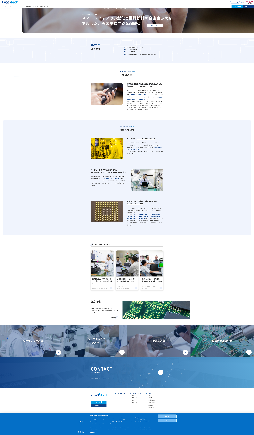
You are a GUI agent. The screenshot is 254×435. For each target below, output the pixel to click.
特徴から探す (150, 395)
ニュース (51, 6)
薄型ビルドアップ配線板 (152, 403)
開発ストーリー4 (135, 400)
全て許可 (167, 416)
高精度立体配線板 (151, 402)
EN (243, 2)
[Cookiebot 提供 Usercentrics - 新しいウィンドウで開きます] (81, 432)
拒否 (167, 420)
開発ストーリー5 (135, 402)
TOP (83, 8)
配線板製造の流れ (151, 407)
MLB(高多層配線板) (151, 400)
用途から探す (150, 397)
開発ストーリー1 (135, 395)
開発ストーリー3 (135, 399)
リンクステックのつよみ (90, 8)
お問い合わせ (247, 6)
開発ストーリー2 (135, 397)
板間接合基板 (150, 405)
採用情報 (237, 6)
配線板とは (234, 2)
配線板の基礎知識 (222, 341)
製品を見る (113, 317)
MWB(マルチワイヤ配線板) (153, 399)
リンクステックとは (6, 6)
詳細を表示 (92, 432)
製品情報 (149, 393)
